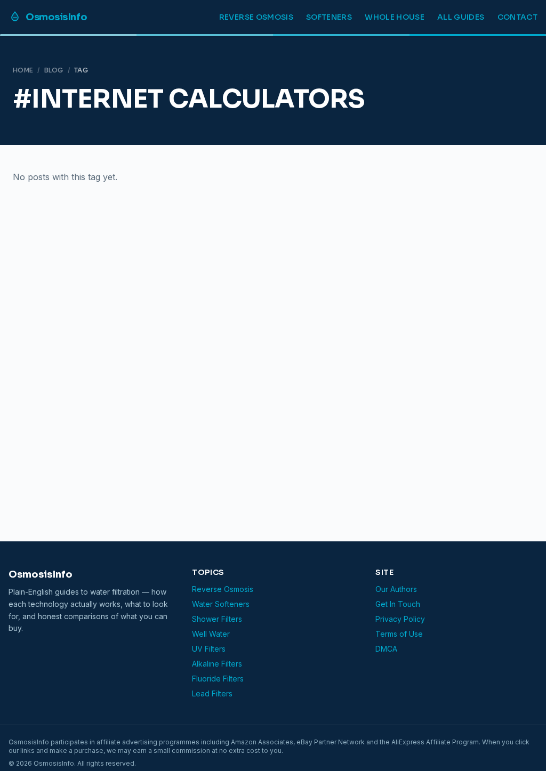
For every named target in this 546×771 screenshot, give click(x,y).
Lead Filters (212, 693)
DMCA (386, 648)
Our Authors (396, 589)
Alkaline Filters (217, 663)
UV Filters (209, 648)
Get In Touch (397, 603)
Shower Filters (217, 618)
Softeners (329, 17)
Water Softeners (221, 603)
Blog (53, 70)
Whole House (394, 17)
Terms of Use (399, 633)
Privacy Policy (400, 618)
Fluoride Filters (218, 678)
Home (23, 70)
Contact (517, 17)
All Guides (461, 17)
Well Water (211, 633)
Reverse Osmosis (256, 17)
